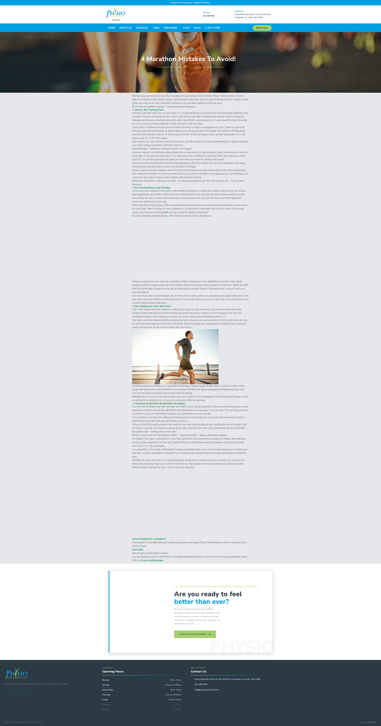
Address (239, 11)
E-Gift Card (212, 27)
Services (142, 27)
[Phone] (199, 14)
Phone (206, 12)
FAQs (186, 27)
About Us (125, 27)
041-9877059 (201, 684)
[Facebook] (7, 691)
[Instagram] (26, 691)
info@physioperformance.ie (207, 690)
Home (111, 27)
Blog (197, 27)
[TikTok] (20, 691)
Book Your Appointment (193, 634)
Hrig (156, 27)
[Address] (230, 14)
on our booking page (151, 560)
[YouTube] (14, 691)
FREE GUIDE (170, 27)
